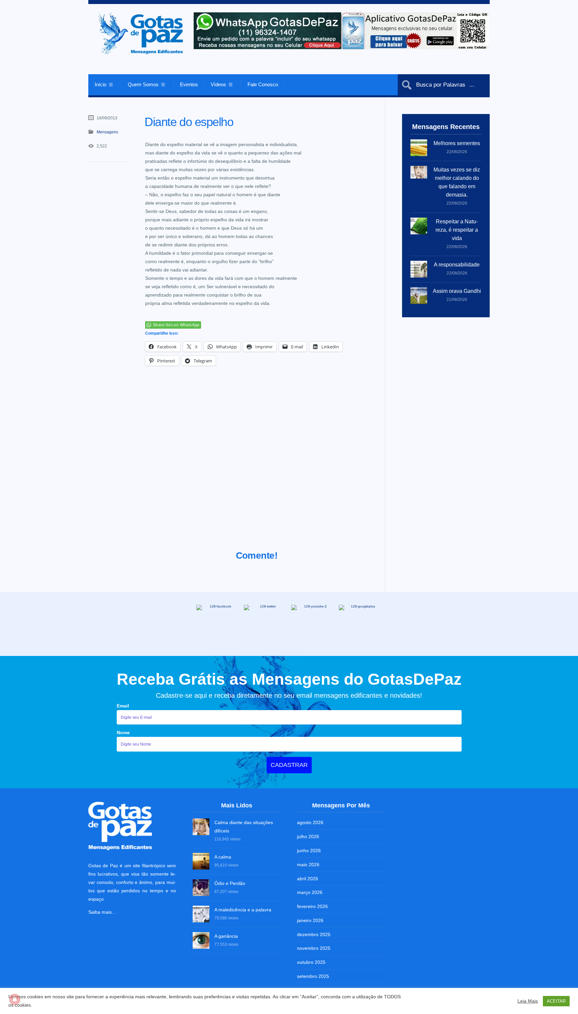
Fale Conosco (263, 84)
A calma (222, 857)
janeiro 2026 (310, 920)
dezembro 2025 (313, 934)
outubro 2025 (311, 962)
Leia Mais (527, 1001)
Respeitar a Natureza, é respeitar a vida (457, 230)
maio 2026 (308, 864)
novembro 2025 (313, 948)
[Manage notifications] (14, 999)
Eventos (189, 84)
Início (100, 84)
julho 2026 (308, 836)
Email (123, 705)
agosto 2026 (310, 822)
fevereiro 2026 (312, 906)
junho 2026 (309, 850)
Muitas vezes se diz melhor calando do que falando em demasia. (457, 182)
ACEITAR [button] (556, 1001)
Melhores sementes (457, 143)
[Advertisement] (256, 466)
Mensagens (107, 132)
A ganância (226, 936)
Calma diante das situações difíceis (243, 826)
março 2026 (309, 892)
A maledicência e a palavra (242, 909)
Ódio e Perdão (229, 883)
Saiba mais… (102, 912)
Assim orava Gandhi (457, 291)
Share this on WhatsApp (176, 325)
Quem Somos (143, 84)
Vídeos (218, 84)
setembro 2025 (313, 976)
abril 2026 (307, 878)
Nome (123, 732)
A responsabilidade (457, 264)
